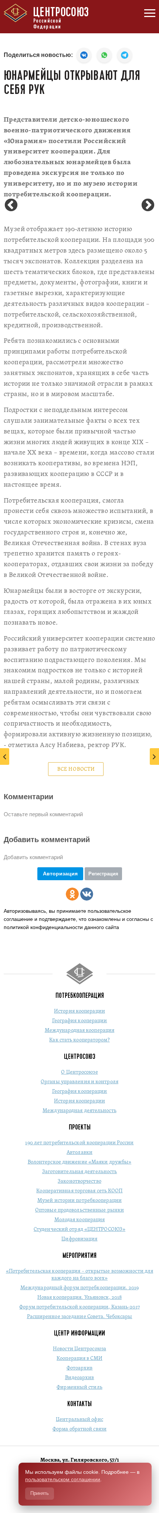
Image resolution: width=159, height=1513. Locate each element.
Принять (39, 1493)
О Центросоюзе (79, 1072)
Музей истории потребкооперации (79, 1201)
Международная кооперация (79, 1030)
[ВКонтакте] (86, 894)
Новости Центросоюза (79, 1349)
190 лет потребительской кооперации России (79, 1143)
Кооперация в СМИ (79, 1358)
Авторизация (60, 874)
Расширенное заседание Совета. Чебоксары (79, 1317)
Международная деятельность (79, 1111)
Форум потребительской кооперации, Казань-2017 (79, 1307)
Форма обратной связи (79, 1429)
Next (148, 205)
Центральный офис (79, 1419)
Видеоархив (79, 1378)
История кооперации (79, 1011)
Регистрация (103, 874)
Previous (11, 205)
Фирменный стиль (79, 1387)
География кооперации (79, 1021)
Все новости (76, 769)
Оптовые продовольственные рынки (79, 1210)
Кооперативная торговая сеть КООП (79, 1191)
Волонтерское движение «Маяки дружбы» (80, 1162)
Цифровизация (79, 1239)
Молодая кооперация (79, 1220)
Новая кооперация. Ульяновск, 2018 (79, 1297)
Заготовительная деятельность (79, 1172)
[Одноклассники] (72, 894)
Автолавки (79, 1152)
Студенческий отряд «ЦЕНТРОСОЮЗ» (79, 1229)
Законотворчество (79, 1181)
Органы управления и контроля (79, 1082)
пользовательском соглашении (62, 1479)
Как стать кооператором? (79, 1040)
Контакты (79, 1403)
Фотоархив (80, 1368)
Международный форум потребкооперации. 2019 (79, 1288)
